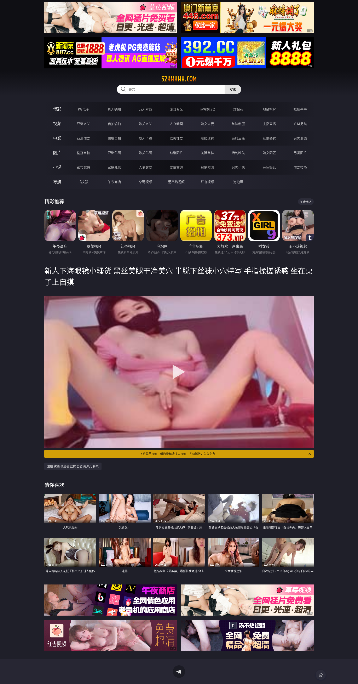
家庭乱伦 (114, 167)
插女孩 (83, 182)
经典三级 (238, 138)
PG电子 (83, 109)
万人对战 (145, 109)
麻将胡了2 (207, 109)
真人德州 (114, 109)
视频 (57, 123)
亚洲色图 (114, 153)
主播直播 (269, 123)
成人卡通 (145, 138)
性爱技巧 (300, 167)
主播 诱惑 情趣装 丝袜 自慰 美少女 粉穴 (73, 466)
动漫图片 (176, 153)
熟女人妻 (207, 123)
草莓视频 (145, 182)
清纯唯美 (238, 153)
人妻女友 (145, 167)
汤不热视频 (176, 182)
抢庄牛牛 (300, 109)
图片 (57, 153)
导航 (57, 182)
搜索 (233, 89)
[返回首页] (321, 675)
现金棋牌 (269, 109)
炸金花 (238, 109)
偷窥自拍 (83, 153)
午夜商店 (114, 182)
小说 (57, 167)
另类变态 (300, 138)
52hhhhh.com (179, 79)
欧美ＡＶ (145, 123)
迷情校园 (207, 167)
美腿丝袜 (207, 153)
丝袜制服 (238, 123)
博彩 (57, 109)
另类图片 (300, 153)
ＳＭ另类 (300, 123)
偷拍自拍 (114, 138)
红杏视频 (207, 182)
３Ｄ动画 (176, 123)
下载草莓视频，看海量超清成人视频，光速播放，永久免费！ (179, 454)
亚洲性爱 (83, 138)
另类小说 (238, 167)
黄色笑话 (269, 167)
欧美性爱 (176, 138)
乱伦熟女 (269, 138)
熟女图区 (269, 153)
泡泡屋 (238, 182)
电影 (57, 138)
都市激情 (83, 167)
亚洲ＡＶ (83, 123)
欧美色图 (145, 153)
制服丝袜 (207, 138)
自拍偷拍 (114, 123)
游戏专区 (176, 109)
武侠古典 (176, 167)
